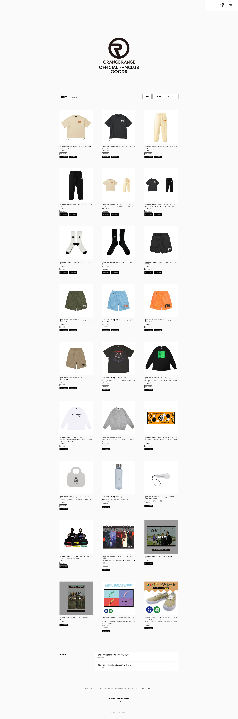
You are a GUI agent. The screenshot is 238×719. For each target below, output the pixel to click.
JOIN (143, 688)
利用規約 (110, 688)
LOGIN (149, 688)
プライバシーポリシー (134, 688)
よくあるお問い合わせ (100, 688)
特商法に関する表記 (120, 688)
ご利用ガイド (88, 688)
